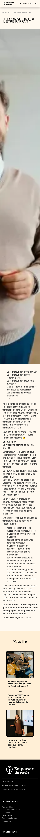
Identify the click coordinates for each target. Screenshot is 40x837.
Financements (7, 813)
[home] (8, 3)
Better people (7, 815)
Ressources (6, 821)
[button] (35, 3)
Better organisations (9, 818)
